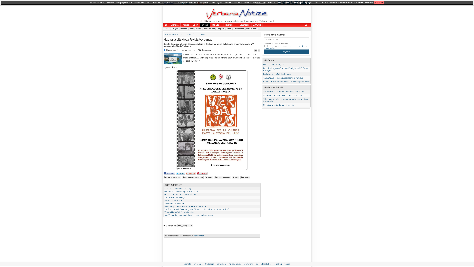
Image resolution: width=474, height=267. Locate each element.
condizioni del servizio (296, 46)
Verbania (167, 29)
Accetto (379, 2)
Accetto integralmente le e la (286, 47)
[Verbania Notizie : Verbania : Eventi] (237, 19)
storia (210, 177)
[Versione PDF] (198, 50)
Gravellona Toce (209, 29)
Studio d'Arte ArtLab (173, 200)
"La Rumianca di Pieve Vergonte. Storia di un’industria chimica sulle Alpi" (196, 209)
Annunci (257, 25)
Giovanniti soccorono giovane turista (181, 191)
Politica (185, 25)
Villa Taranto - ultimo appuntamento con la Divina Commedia (285, 100)
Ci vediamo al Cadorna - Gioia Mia (278, 105)
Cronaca (174, 25)
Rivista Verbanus (173, 177)
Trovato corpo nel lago (174, 197)
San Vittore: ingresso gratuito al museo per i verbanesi (188, 215)
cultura (246, 177)
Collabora (209, 264)
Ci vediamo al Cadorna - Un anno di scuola (282, 95)
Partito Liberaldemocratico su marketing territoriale (286, 81)
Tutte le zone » (251, 29)
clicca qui (260, 2)
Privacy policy (234, 264)
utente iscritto (199, 236)
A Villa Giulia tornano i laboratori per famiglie (283, 78)
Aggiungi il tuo (186, 226)
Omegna (175, 29)
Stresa (191, 29)
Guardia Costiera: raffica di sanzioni (180, 194)
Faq (256, 264)
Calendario (244, 25)
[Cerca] (307, 25)
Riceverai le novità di (276, 43)
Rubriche (229, 25)
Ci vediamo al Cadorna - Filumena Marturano (283, 91)
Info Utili (215, 25)
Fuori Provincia (238, 29)
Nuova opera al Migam (273, 64)
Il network (248, 264)
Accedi (287, 264)
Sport (195, 25)
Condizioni (221, 264)
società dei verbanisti (194, 177)
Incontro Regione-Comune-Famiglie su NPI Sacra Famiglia (285, 69)
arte (236, 177)
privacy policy (269, 48)
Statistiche (266, 264)
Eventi (205, 25)
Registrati (277, 264)
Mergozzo (220, 29)
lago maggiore (223, 177)
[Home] (166, 25)
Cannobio (183, 29)
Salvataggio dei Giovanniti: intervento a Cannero (186, 206)
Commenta (206, 50)
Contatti (187, 264)
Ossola (228, 29)
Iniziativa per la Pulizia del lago (178, 188)
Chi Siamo (198, 264)
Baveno (198, 29)
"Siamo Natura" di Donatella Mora (179, 212)
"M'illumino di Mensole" (174, 203)
